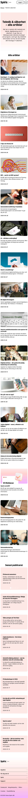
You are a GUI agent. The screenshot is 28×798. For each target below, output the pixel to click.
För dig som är (9, 774)
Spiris (9, 777)
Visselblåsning (11, 791)
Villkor (20, 787)
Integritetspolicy (12, 787)
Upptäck (9, 770)
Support (9, 781)
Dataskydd (4, 787)
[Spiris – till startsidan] (14, 761)
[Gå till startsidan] (6, 2)
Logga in (20, 2)
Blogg (2, 8)
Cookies (3, 791)
